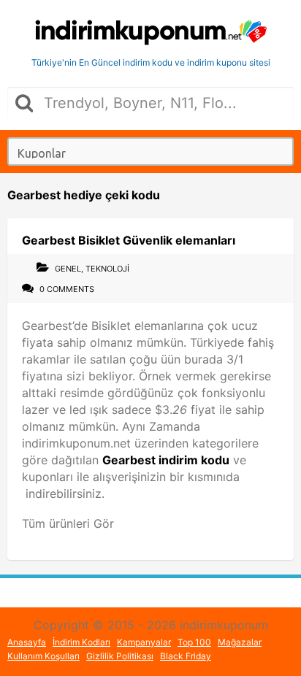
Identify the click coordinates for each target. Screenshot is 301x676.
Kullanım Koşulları (43, 655)
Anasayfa (26, 642)
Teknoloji (107, 269)
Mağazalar (240, 642)
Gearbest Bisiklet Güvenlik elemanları (128, 240)
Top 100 (194, 642)
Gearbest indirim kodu (165, 460)
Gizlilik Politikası (119, 655)
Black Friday (185, 655)
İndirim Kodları (81, 642)
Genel (68, 269)
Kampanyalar (144, 642)
